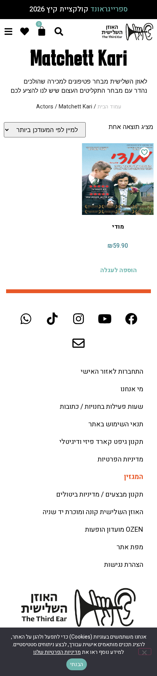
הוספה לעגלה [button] (118, 270)
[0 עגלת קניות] (42, 31)
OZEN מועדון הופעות (114, 529)
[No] (144, 651)
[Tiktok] (52, 319)
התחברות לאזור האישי (112, 371)
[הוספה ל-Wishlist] (144, 152)
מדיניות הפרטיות (120, 459)
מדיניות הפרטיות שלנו (57, 652)
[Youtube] (105, 319)
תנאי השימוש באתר (115, 424)
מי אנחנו (131, 389)
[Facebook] (131, 319)
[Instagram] (78, 319)
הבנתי (76, 664)
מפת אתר (130, 547)
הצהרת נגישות (123, 565)
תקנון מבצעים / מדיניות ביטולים (99, 494)
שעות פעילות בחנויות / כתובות (101, 407)
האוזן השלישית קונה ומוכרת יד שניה (93, 512)
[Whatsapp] (26, 319)
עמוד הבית (109, 107)
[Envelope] (78, 343)
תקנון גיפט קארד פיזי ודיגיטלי (101, 442)
